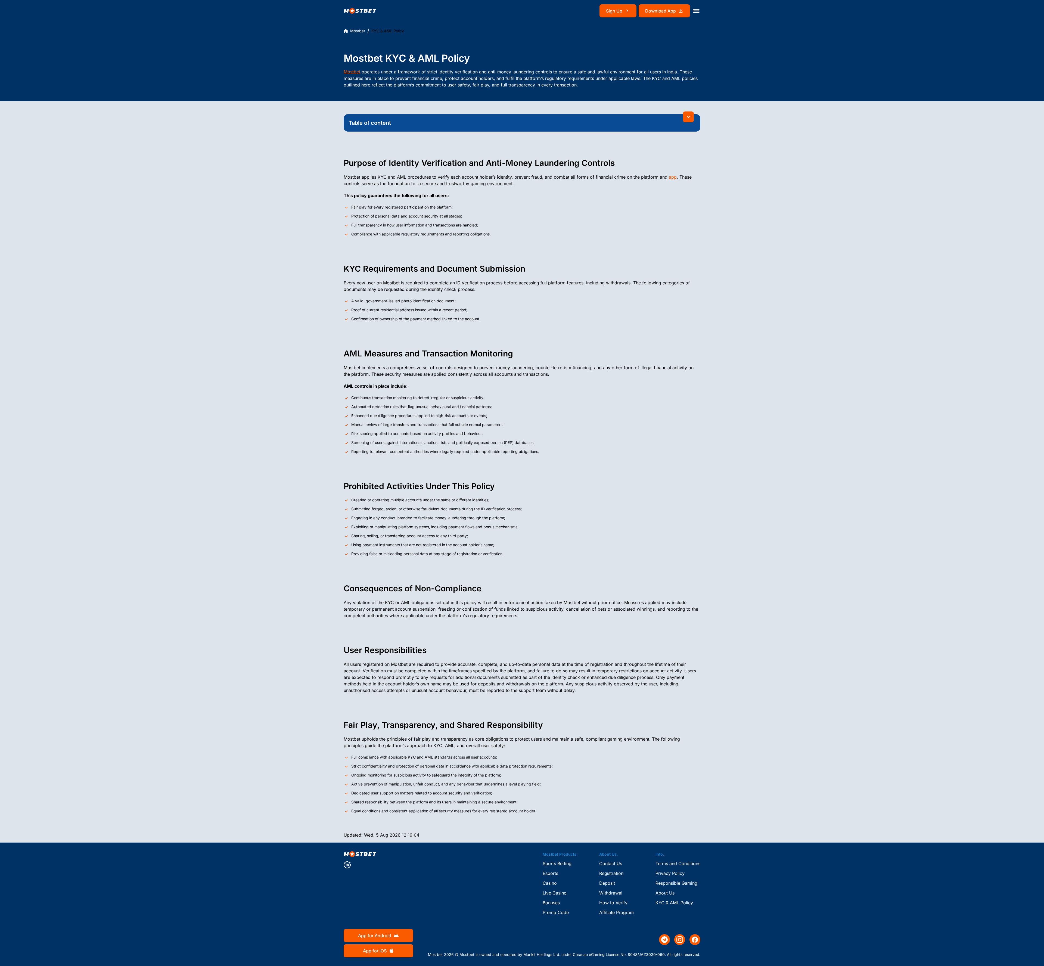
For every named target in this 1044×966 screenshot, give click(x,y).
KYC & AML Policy (674, 902)
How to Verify (613, 902)
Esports (550, 873)
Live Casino (555, 893)
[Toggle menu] (696, 11)
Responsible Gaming (676, 883)
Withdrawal (610, 893)
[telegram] (664, 939)
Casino (550, 883)
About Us (665, 893)
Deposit (607, 883)
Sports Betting (557, 863)
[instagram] (679, 939)
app (673, 177)
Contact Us (610, 863)
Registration (611, 873)
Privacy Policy (670, 873)
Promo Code (556, 912)
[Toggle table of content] (688, 116)
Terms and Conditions (677, 863)
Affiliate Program (616, 912)
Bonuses (551, 902)
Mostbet (357, 31)
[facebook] (694, 939)
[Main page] (360, 11)
